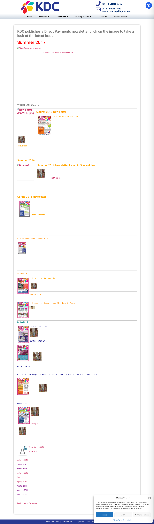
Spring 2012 (22, 482)
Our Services (61, 17)
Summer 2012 (23, 477)
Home (29, 17)
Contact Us (102, 17)
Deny (123, 515)
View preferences (142, 515)
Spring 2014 (35, 424)
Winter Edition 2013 (36, 447)
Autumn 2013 (22, 460)
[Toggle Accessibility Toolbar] (148, 5)
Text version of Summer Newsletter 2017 (59, 52)
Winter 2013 (33, 451)
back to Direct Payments (27, 503)
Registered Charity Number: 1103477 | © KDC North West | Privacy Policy (77, 522)
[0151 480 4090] (98, 3)
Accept (105, 515)
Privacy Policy (117, 520)
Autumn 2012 (22, 473)
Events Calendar (120, 17)
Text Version (55, 178)
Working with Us (82, 17)
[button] (149, 498)
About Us (43, 17)
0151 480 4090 (113, 4)
